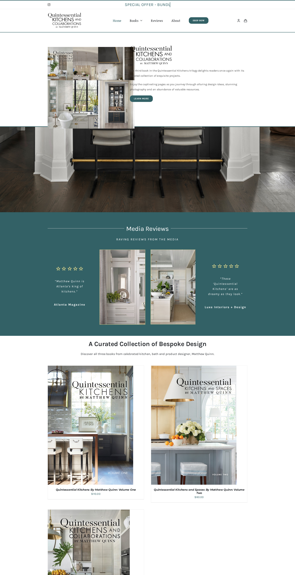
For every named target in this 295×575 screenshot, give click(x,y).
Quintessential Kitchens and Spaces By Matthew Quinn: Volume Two (199, 491)
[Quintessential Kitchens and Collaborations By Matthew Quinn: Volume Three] (89, 512)
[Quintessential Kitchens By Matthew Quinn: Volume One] (90, 368)
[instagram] (49, 4)
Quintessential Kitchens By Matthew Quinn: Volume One (96, 489)
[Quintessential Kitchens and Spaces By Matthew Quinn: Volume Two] (193, 368)
